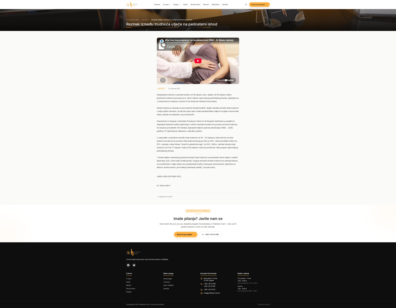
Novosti (206, 4)
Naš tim (128, 285)
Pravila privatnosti (264, 304)
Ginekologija (167, 279)
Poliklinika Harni (132, 20)
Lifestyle (166, 288)
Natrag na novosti (165, 196)
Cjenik (185, 4)
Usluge (175, 4)
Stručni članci (195, 4)
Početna (157, 4)
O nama (166, 4)
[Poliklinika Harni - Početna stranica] (132, 4)
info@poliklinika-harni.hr (212, 293)
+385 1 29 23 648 (210, 284)
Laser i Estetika (168, 285)
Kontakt (225, 4)
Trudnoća (166, 282)
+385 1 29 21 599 (209, 286)
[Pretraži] (246, 4)
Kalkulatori (215, 4)
